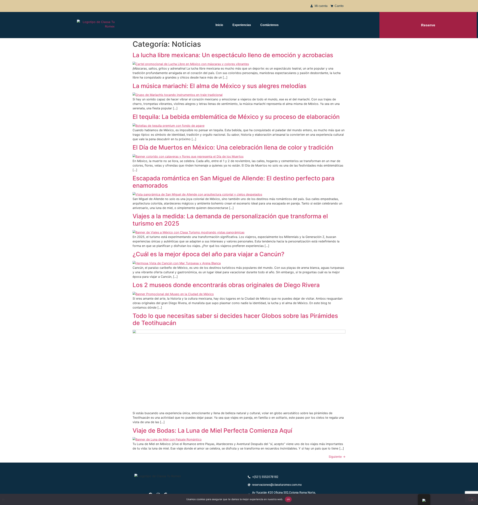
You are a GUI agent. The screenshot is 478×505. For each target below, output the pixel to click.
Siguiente (337, 456)
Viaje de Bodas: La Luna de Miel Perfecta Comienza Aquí (212, 430)
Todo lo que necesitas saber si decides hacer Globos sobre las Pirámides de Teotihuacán (235, 319)
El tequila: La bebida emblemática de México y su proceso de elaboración (236, 116)
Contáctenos (269, 25)
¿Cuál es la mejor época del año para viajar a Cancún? (208, 254)
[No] (472, 499)
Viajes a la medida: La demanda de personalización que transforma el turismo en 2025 (230, 220)
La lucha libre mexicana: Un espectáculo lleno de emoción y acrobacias (233, 55)
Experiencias (241, 25)
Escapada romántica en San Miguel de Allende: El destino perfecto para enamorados (233, 182)
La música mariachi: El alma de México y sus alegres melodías (219, 86)
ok (288, 499)
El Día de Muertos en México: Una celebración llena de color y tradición (233, 147)
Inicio (219, 25)
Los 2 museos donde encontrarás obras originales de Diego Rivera (226, 285)
